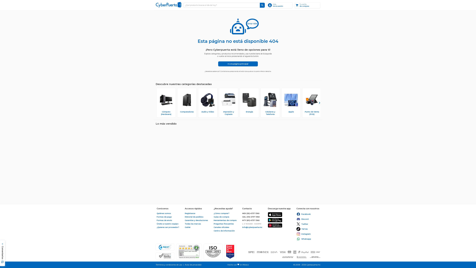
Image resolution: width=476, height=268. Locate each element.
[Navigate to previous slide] (157, 103)
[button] (213, 252)
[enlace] (275, 214)
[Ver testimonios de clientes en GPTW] (230, 252)
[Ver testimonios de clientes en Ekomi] (189, 252)
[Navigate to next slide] (318, 103)
